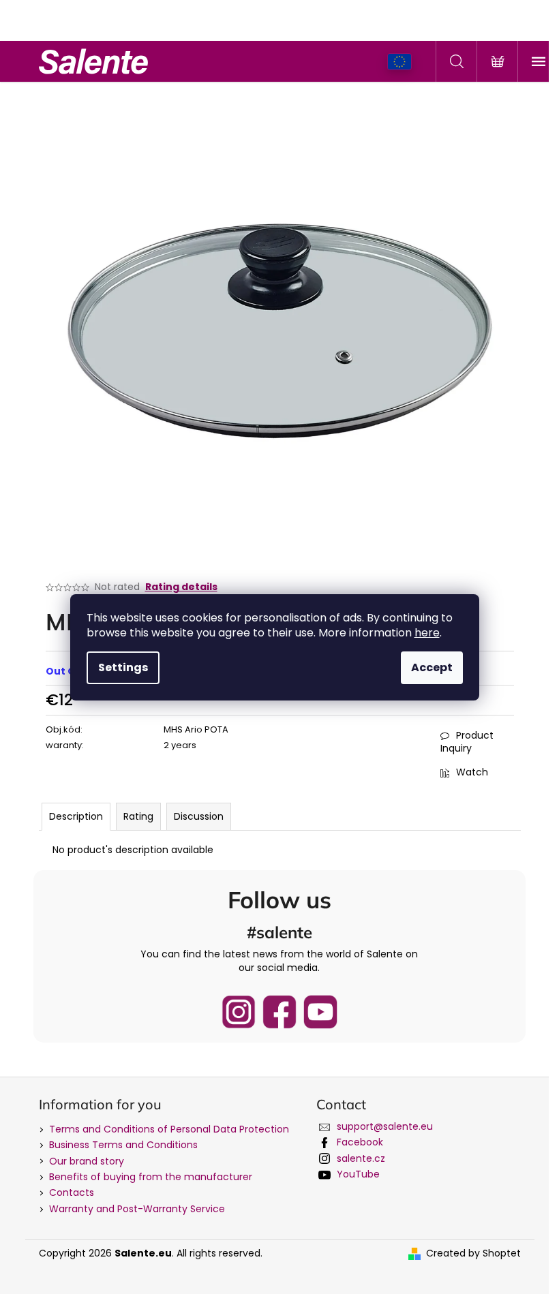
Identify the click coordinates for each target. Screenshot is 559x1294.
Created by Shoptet (473, 1253)
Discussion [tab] (199, 816)
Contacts (71, 1192)
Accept (432, 667)
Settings (123, 667)
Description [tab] (76, 816)
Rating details (181, 587)
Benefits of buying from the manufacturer (150, 1177)
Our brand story (86, 1161)
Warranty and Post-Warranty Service (137, 1209)
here (427, 633)
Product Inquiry (467, 742)
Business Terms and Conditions (123, 1145)
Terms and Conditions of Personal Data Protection (169, 1129)
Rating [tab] (138, 816)
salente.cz (361, 1158)
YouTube (358, 1174)
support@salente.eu (385, 1126)
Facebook (360, 1142)
